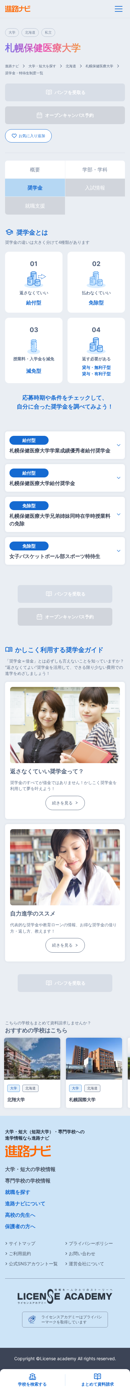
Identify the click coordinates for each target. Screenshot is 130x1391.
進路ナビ (12, 66)
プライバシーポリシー (91, 1243)
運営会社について (86, 1263)
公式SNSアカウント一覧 (33, 1263)
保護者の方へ (20, 1226)
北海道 (71, 66)
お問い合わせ (82, 1253)
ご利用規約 (20, 1253)
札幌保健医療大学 (99, 66)
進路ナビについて (25, 1203)
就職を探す (17, 1192)
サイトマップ (22, 1243)
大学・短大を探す (42, 66)
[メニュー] (118, 9)
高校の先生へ (20, 1215)
